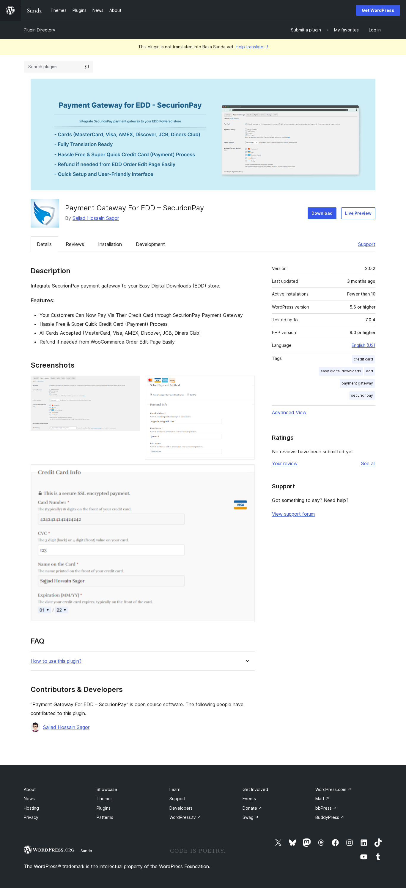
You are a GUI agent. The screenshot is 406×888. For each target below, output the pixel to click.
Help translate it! (252, 46)
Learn (174, 789)
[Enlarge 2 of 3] (247, 384)
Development (150, 244)
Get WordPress (378, 10)
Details (44, 244)
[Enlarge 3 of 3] (247, 472)
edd (369, 371)
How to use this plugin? (56, 661)
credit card (363, 359)
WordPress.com (333, 789)
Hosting (31, 808)
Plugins (104, 808)
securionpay (362, 395)
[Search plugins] (87, 67)
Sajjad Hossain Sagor (96, 218)
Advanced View (289, 412)
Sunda (86, 850)
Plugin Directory (39, 29)
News (29, 798)
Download (322, 213)
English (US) (363, 345)
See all (368, 463)
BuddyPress (329, 817)
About (30, 789)
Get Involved (255, 789)
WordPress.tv (185, 817)
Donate (252, 808)
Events (249, 798)
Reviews (75, 244)
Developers (181, 808)
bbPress (326, 808)
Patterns (105, 817)
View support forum (293, 514)
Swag (251, 817)
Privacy (31, 817)
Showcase (107, 789)
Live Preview (358, 213)
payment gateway (357, 383)
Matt (322, 798)
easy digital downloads (340, 371)
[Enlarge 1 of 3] (132, 384)
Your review (285, 463)
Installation (110, 244)
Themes (105, 798)
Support (366, 244)
